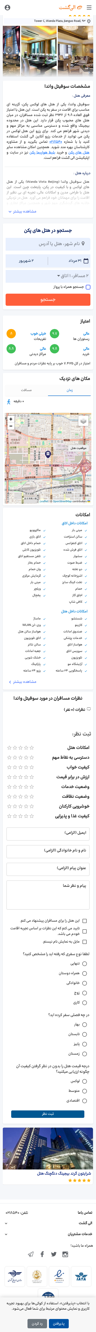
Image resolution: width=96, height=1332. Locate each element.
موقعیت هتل (78, 448)
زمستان (74, 1053)
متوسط (74, 1091)
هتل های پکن (78, 152)
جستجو (48, 299)
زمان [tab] (70, 390)
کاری (76, 1002)
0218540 (55, 142)
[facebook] (42, 1255)
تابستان (74, 1034)
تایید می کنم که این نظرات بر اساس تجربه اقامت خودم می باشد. (45, 931)
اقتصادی (73, 1100)
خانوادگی (73, 983)
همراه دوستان (69, 973)
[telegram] (31, 1255)
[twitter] (54, 1255)
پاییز (77, 1044)
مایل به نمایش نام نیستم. (61, 941)
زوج (77, 993)
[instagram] (65, 1255)
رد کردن (37, 1323)
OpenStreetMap (62, 501)
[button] (48, 454)
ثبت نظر (48, 1114)
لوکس (75, 1081)
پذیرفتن (59, 1323)
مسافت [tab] (26, 390)
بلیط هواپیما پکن (42, 152)
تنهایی (75, 963)
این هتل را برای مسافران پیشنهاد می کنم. (50, 920)
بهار (77, 1024)
